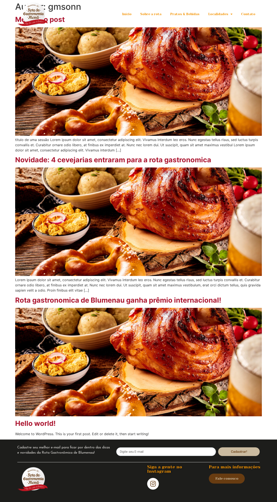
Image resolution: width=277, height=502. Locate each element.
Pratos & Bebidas (185, 14)
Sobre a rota (150, 14)
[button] (227, 479)
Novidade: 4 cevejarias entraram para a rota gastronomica (113, 160)
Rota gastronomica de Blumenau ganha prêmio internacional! (118, 300)
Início (127, 14)
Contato (248, 14)
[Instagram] (153, 484)
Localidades (218, 14)
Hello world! (35, 423)
